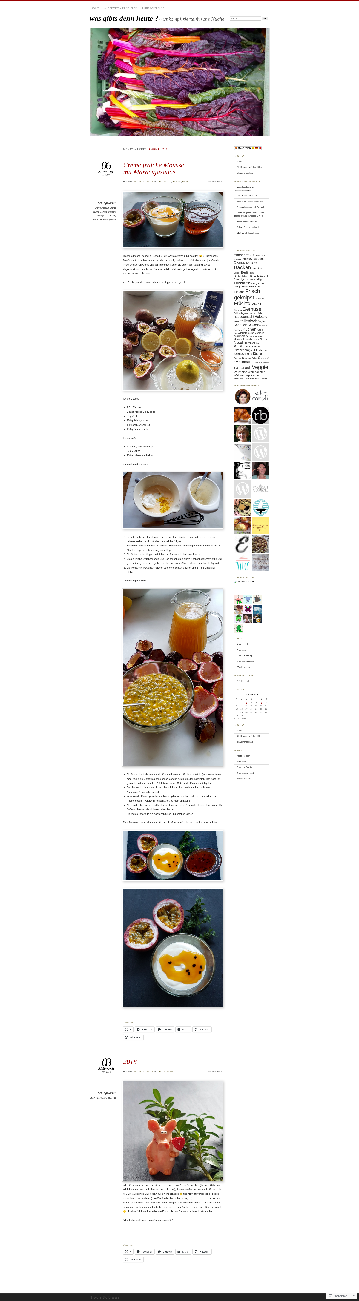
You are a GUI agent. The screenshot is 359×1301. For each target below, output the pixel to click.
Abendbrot (241, 255)
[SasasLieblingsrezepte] (242, 507)
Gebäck (238, 310)
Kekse (252, 325)
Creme (252, 279)
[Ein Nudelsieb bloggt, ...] (242, 452)
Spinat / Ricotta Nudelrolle (248, 227)
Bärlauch (264, 276)
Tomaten (247, 362)
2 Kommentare (215, 1071)
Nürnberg (250, 343)
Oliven (258, 343)
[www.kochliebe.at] (242, 397)
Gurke (249, 313)
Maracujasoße (109, 219)
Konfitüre (238, 330)
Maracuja (97, 219)
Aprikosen (260, 255)
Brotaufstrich (241, 276)
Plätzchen (241, 350)
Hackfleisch (258, 313)
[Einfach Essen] (242, 544)
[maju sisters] (260, 470)
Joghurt (262, 321)
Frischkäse (260, 299)
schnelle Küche (251, 353)
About (95, 8)
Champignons (241, 279)
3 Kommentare (215, 181)
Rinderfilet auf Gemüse (247, 221)
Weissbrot (238, 378)
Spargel (246, 357)
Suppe (263, 358)
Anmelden (241, 650)
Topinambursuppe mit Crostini (250, 207)
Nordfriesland (253, 339)
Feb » (243, 718)
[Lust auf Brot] (242, 415)
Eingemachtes (259, 283)
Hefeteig (261, 316)
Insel (236, 321)
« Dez (236, 718)
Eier (250, 283)
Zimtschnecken (251, 378)
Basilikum (257, 268)
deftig (259, 279)
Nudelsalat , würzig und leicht (250, 201)
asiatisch (238, 259)
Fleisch (239, 292)
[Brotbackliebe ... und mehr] (242, 434)
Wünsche (111, 1098)
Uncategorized (170, 1071)
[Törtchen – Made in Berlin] (242, 562)
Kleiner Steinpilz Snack (247, 196)
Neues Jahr (101, 1098)
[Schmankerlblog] (242, 489)
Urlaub (246, 368)
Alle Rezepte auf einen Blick (120, 8)
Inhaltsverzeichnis (153, 8)
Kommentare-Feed (245, 661)
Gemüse (251, 309)
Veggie (260, 367)
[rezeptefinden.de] (243, 582)
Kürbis (237, 333)
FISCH (256, 286)
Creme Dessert (102, 208)
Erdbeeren (247, 286)
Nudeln (239, 342)
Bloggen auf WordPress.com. (104, 1297)
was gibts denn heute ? (124, 18)
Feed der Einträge (245, 656)
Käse (260, 329)
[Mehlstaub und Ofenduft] (260, 562)
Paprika (239, 346)
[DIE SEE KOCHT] (260, 507)
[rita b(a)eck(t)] (260, 415)
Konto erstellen (243, 644)
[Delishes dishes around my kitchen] (260, 544)
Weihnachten (256, 372)
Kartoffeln (240, 325)
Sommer (238, 358)
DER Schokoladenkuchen (248, 233)
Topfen (237, 368)
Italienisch (248, 321)
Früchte (176, 181)
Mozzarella (239, 339)
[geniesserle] (260, 434)
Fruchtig (100, 215)
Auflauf (247, 258)
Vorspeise (240, 372)
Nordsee (264, 339)
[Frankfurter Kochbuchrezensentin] (260, 452)
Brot (252, 272)
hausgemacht (244, 316)
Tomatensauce (262, 362)
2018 (159, 181)
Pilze (257, 346)
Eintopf (237, 286)
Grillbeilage (240, 313)
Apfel (253, 255)
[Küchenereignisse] (260, 526)
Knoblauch (262, 325)
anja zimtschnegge (143, 181)
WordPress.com (244, 667)
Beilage (237, 273)
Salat (237, 353)
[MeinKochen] (242, 526)
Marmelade (241, 336)
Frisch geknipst (247, 294)
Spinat (254, 358)
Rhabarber (261, 350)
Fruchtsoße (110, 215)
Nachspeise (188, 181)
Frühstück (256, 304)
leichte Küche (247, 333)
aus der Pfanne (249, 262)
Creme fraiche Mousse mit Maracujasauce (153, 168)
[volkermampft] (260, 397)
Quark (252, 350)
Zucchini (264, 378)
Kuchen (249, 329)
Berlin (245, 272)
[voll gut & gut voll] (260, 489)
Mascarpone (255, 336)
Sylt (237, 362)
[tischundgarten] (242, 470)
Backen (242, 267)
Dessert (167, 181)
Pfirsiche (249, 346)
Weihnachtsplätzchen (247, 375)
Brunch (254, 276)
